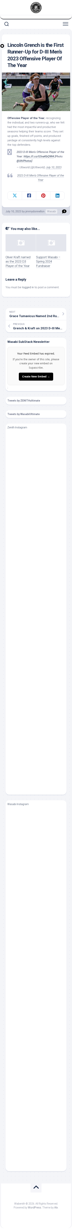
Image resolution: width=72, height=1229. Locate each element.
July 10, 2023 (53, 167)
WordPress (34, 1207)
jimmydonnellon (34, 211)
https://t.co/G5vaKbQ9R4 (39, 156)
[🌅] (37, 1078)
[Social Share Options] (11, 487)
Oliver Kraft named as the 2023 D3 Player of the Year (18, 261)
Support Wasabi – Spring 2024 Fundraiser (48, 261)
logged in (28, 287)
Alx (56, 1207)
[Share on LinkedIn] (57, 196)
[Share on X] (15, 196)
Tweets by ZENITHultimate (23, 400)
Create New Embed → (36, 376)
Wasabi (51, 211)
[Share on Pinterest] (43, 196)
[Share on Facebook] (29, 196)
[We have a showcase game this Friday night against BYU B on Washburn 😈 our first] (37, 1018)
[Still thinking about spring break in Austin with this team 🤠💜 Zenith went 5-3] (38, 763)
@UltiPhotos (24, 161)
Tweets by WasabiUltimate (23, 414)
